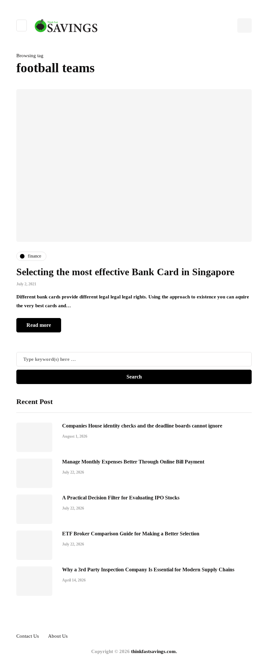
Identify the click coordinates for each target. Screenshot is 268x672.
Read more (38, 325)
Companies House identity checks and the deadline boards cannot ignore (142, 425)
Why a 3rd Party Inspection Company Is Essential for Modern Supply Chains (148, 569)
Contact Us (27, 636)
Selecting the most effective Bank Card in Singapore (125, 271)
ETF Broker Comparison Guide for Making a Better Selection (130, 533)
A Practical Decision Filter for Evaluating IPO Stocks (120, 497)
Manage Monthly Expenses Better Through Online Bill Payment (133, 461)
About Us (58, 636)
